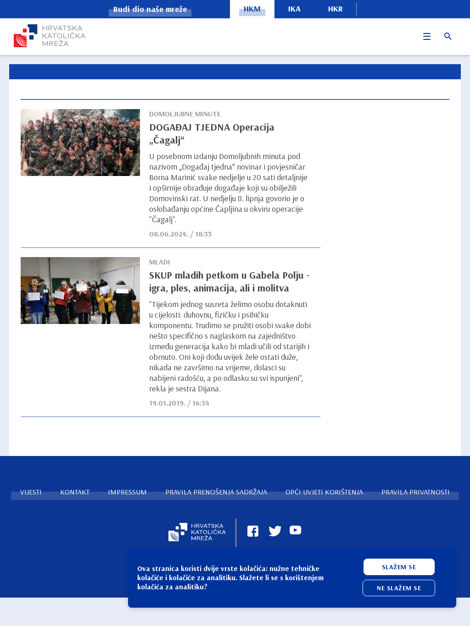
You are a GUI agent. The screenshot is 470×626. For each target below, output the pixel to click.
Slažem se (399, 567)
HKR (335, 8)
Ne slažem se (399, 588)
